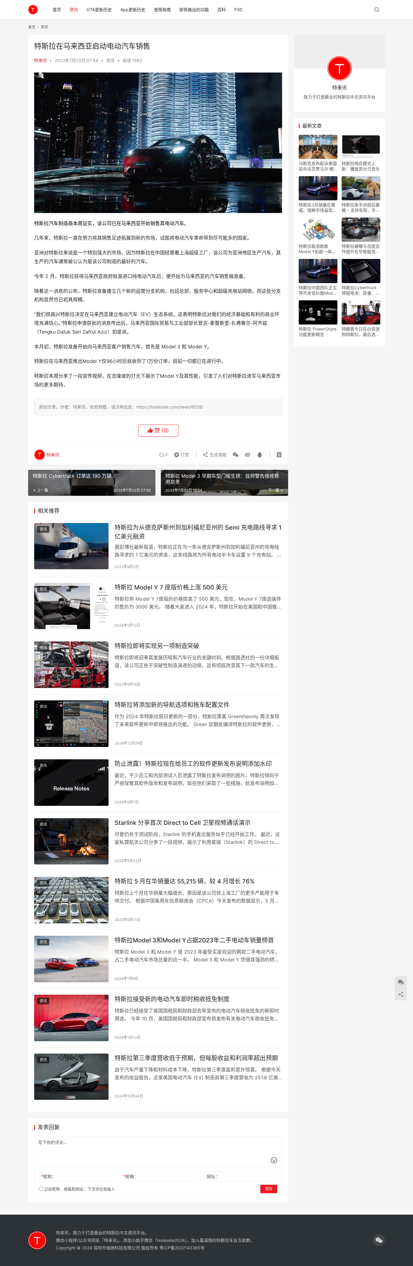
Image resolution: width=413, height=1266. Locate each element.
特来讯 (40, 60)
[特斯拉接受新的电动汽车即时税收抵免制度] (71, 1018)
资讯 (74, 9)
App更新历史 (132, 9)
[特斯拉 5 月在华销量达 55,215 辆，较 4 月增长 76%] (71, 900)
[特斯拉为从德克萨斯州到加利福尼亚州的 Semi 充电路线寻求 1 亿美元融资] (71, 546)
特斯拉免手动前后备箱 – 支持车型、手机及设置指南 (361, 207)
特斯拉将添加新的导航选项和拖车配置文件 (172, 705)
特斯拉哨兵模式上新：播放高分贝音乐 (361, 166)
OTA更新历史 (99, 9)
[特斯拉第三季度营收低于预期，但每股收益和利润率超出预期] (71, 1077)
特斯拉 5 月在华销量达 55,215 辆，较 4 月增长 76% (185, 881)
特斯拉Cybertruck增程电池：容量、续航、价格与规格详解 (361, 290)
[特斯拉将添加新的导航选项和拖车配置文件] (71, 723)
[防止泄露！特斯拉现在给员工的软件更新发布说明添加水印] (71, 782)
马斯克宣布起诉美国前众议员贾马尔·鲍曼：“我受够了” (318, 166)
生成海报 (217, 454)
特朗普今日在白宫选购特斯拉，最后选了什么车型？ (361, 331)
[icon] (379, 1240)
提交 (268, 1189)
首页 (57, 9)
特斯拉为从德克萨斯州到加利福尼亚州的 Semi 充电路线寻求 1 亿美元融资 (198, 532)
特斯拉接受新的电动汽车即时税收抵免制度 (172, 999)
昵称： (48, 1176)
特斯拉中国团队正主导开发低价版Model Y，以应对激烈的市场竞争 (318, 290)
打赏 (180, 453)
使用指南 (162, 9)
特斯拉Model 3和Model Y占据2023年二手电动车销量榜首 (194, 940)
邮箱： (130, 1176)
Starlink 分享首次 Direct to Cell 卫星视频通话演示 (183, 822)
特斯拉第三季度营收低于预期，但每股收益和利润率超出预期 (196, 1058)
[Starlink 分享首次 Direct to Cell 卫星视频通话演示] (71, 841)
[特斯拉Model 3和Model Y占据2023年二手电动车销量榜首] (71, 959)
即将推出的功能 (194, 9)
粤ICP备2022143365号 (182, 1247)
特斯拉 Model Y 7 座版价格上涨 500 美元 (171, 587)
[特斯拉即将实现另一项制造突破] (71, 664)
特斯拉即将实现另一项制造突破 (157, 646)
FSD (238, 9)
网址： (213, 1176)
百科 (221, 9)
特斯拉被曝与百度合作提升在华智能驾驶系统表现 (361, 249)
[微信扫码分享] (235, 454)
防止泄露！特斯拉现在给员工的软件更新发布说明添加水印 (193, 763)
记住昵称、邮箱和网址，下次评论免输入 (79, 1189)
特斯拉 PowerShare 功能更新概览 (318, 331)
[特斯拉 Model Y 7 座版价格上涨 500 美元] (71, 606)
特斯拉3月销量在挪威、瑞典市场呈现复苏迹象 (318, 207)
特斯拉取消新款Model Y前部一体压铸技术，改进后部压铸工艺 (318, 249)
